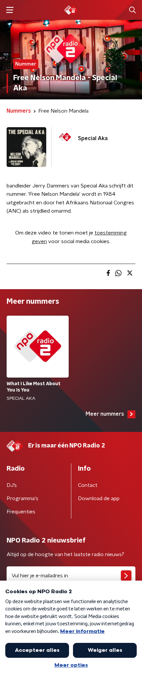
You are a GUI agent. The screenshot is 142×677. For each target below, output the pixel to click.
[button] (9, 10)
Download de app (99, 498)
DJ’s (12, 485)
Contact (87, 485)
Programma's (22, 498)
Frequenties (21, 511)
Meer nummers (105, 414)
